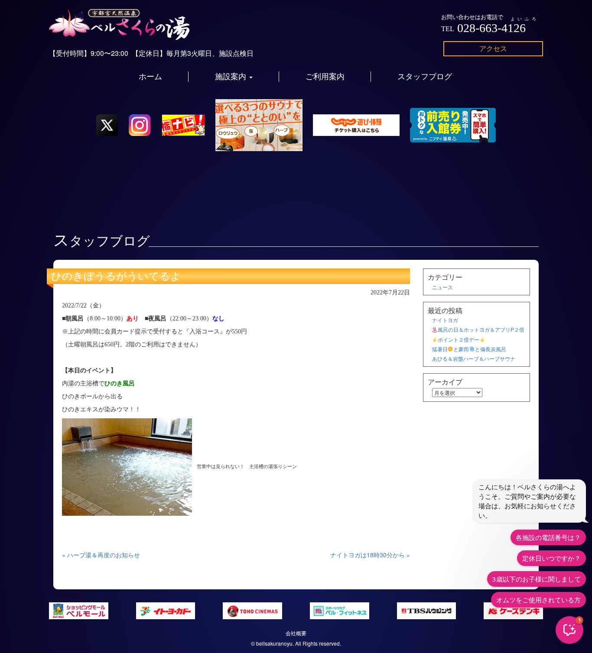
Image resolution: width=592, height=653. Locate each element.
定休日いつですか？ (551, 558)
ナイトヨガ (445, 319)
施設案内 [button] (231, 76)
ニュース (442, 287)
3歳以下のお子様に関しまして (536, 579)
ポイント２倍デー (458, 339)
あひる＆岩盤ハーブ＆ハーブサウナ (473, 358)
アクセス (493, 48)
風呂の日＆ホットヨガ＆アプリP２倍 (481, 329)
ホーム (150, 76)
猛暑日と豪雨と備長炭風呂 (469, 348)
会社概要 (296, 633)
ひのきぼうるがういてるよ (116, 276)
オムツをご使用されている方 (538, 599)
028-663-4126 (491, 28)
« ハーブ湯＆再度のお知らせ (101, 554)
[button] (569, 630)
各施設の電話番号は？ (548, 537)
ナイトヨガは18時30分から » (370, 554)
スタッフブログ (424, 76)
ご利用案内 (325, 76)
